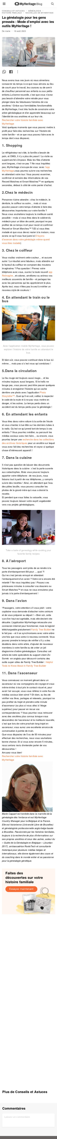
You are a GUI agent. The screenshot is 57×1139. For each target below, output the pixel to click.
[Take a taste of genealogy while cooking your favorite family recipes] (28, 527)
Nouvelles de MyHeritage (40, 13)
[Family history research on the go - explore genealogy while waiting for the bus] (28, 323)
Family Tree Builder (41, 629)
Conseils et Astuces (13, 11)
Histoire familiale (12, 13)
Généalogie (34, 11)
